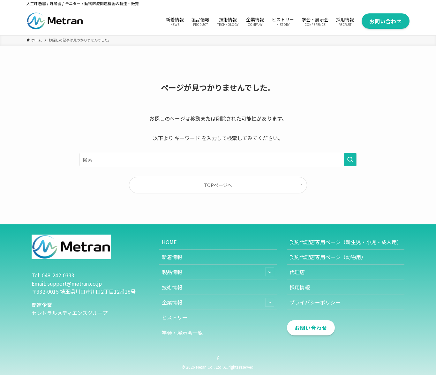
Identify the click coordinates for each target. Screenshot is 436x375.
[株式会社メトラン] (54, 21)
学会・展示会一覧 (182, 332)
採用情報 (299, 287)
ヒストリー (174, 317)
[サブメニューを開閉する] (269, 271)
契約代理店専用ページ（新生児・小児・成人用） (345, 242)
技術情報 (172, 287)
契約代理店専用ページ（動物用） (327, 257)
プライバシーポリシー (315, 302)
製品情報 (172, 272)
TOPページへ (218, 185)
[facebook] (218, 358)
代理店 (297, 272)
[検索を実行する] (350, 159)
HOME (169, 242)
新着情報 (172, 257)
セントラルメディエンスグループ (70, 313)
